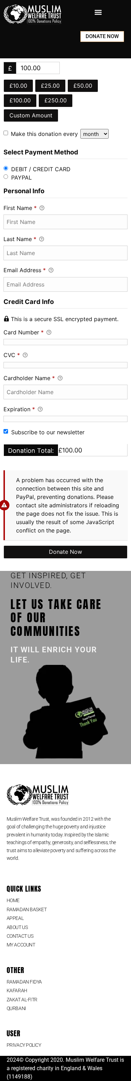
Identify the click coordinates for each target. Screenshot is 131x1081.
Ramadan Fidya (24, 982)
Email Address (24, 270)
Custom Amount (30, 115)
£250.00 (55, 100)
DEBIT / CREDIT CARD (41, 169)
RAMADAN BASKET (27, 909)
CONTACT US (20, 936)
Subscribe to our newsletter (48, 432)
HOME (13, 900)
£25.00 (50, 85)
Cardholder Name (29, 378)
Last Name (19, 238)
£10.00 (18, 85)
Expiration (19, 409)
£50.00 (82, 85)
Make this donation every (45, 133)
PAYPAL (21, 177)
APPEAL (15, 918)
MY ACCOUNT (21, 945)
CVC (11, 354)
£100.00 (20, 100)
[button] (98, 12)
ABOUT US (17, 927)
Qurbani (16, 1008)
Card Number (23, 332)
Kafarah (17, 990)
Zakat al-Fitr (22, 999)
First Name (20, 207)
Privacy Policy (24, 1045)
